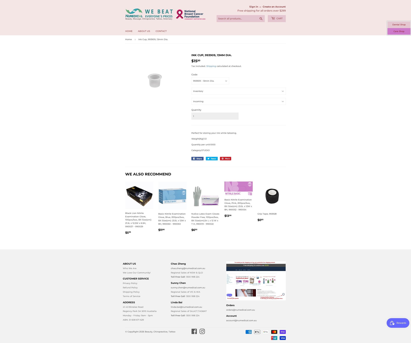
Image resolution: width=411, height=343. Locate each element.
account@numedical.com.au (241, 320)
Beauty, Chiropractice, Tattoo (160, 331)
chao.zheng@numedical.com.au (188, 268)
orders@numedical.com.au (240, 310)
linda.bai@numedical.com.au (186, 307)
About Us (144, 31)
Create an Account (274, 6)
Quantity (196, 109)
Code (194, 74)
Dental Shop (399, 24)
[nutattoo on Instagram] (202, 333)
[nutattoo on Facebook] (194, 333)
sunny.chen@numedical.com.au (188, 287)
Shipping (211, 66)
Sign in (253, 6)
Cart (279, 18)
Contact (161, 31)
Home (128, 31)
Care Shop (399, 31)
